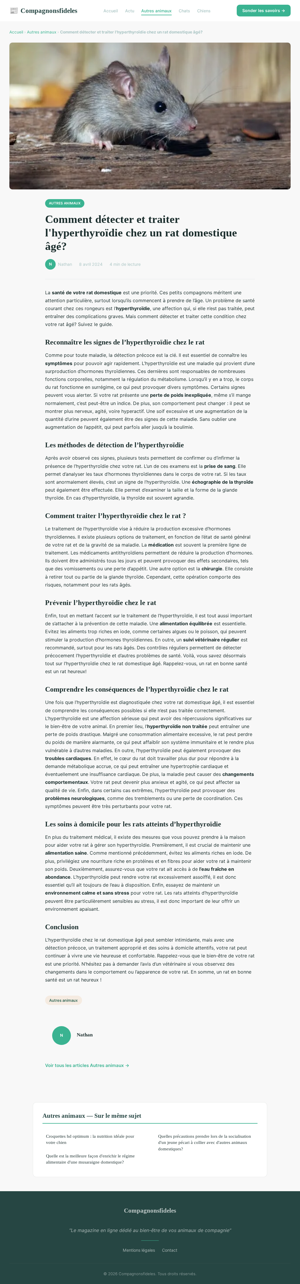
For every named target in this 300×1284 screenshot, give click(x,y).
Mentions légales (139, 1250)
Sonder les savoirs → (263, 10)
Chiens (204, 10)
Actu (129, 10)
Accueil (110, 10)
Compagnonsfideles (43, 10)
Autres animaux (156, 10)
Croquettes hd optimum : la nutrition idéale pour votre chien (90, 1139)
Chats (184, 10)
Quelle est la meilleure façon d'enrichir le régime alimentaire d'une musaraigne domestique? (90, 1158)
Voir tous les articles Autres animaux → (87, 1065)
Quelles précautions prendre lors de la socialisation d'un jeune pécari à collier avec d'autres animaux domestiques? (204, 1142)
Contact (169, 1250)
